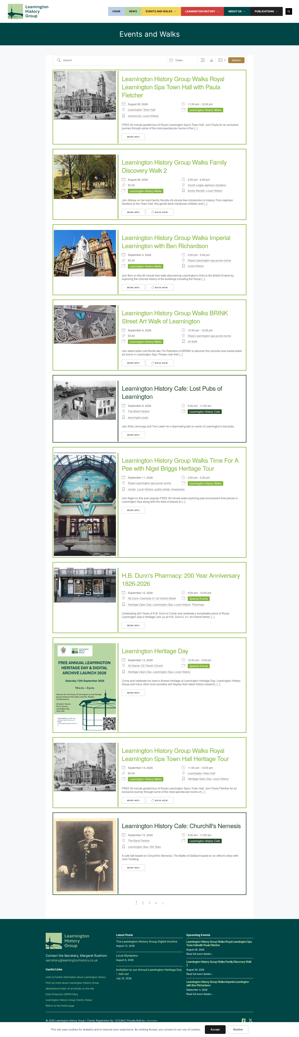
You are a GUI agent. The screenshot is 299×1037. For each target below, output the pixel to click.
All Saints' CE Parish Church (145, 666)
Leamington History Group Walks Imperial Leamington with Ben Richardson (176, 241)
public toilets (162, 489)
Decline (238, 1029)
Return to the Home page (60, 1005)
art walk (192, 341)
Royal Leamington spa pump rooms (209, 260)
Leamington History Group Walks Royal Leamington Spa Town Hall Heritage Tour (175, 754)
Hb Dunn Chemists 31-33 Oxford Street (152, 598)
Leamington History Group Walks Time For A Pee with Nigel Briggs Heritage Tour (180, 464)
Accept (215, 1029)
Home (116, 11)
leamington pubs (138, 417)
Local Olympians (127, 955)
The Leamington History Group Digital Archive (146, 941)
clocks (132, 489)
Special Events (198, 599)
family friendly (196, 191)
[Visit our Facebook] (243, 1020)
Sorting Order (211, 60)
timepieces (178, 489)
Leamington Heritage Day (155, 650)
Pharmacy (198, 604)
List (221, 60)
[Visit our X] (250, 1020)
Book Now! (161, 212)
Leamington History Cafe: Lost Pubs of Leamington (172, 392)
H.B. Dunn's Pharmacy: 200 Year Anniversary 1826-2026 (181, 579)
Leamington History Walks (205, 110)
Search (236, 60)
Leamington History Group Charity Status (69, 999)
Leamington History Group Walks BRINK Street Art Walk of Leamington (175, 316)
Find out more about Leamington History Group (72, 982)
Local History (151, 116)
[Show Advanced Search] (203, 60)
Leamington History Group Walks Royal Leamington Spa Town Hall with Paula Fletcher (173, 86)
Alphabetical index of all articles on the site (70, 988)
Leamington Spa (163, 604)
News (133, 11)
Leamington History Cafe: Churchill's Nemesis (181, 825)
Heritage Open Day (139, 604)
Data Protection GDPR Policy (62, 994)
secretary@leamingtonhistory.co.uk (72, 960)
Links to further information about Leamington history (76, 977)
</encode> (152, 1020)
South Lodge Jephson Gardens (207, 185)
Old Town (155, 847)
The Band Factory (139, 411)
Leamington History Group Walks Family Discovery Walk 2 (174, 165)
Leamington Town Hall (141, 110)
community (134, 116)
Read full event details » (199, 954)
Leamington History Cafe (204, 412)
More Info (133, 136)
